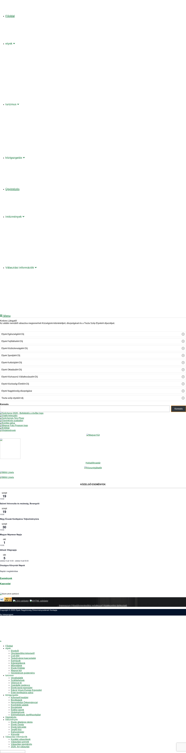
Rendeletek (16, 707)
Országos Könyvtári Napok (12, 565)
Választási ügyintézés (21, 744)
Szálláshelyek (18, 680)
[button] (93, 334)
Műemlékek (16, 665)
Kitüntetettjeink (18, 663)
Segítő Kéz (16, 729)
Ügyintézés (10, 717)
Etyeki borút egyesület (21, 688)
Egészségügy (17, 732)
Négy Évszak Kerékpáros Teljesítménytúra (19, 519)
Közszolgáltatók (94, 468)
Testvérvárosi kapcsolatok (23, 658)
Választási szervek (20, 742)
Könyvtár (15, 734)
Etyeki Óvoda (17, 724)
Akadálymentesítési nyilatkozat (87, 605)
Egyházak (16, 660)
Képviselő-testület (19, 697)
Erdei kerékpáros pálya (22, 692)
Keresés (4, 404)
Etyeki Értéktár (18, 668)
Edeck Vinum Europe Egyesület (26, 690)
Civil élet (15, 656)
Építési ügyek (17, 710)
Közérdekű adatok (19, 705)
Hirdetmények (17, 712)
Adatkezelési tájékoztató (115, 605)
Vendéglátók (17, 678)
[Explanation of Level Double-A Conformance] (6, 601)
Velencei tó (16, 683)
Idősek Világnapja (8, 550)
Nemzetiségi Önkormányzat (24, 702)
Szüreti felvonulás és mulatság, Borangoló (19, 503)
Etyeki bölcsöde (18, 727)
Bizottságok (16, 700)
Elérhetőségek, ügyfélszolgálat (26, 715)
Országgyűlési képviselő (23, 653)
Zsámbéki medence (20, 685)
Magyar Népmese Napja (11, 534)
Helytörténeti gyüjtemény (23, 673)
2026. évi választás (20, 746)
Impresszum (65, 605)
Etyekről (15, 651)
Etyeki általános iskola (22, 722)
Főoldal (9, 646)
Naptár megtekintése (9, 571)
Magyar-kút (16, 670)
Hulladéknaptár (93, 463)
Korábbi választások (21, 739)
